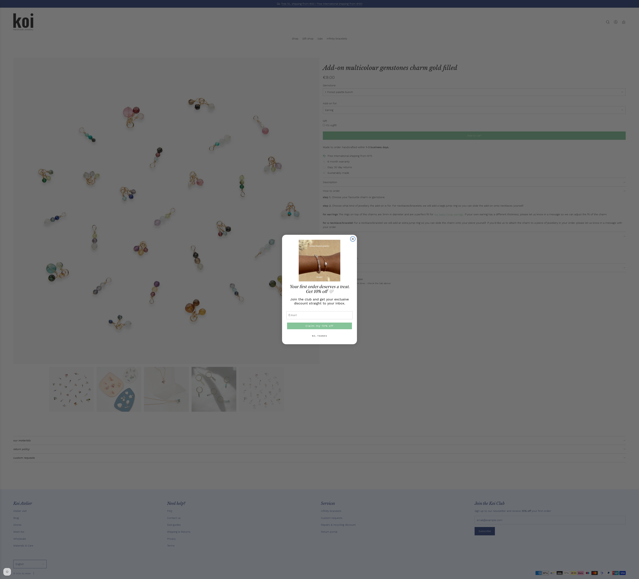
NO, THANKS (319, 336)
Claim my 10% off (319, 325)
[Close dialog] (352, 238)
